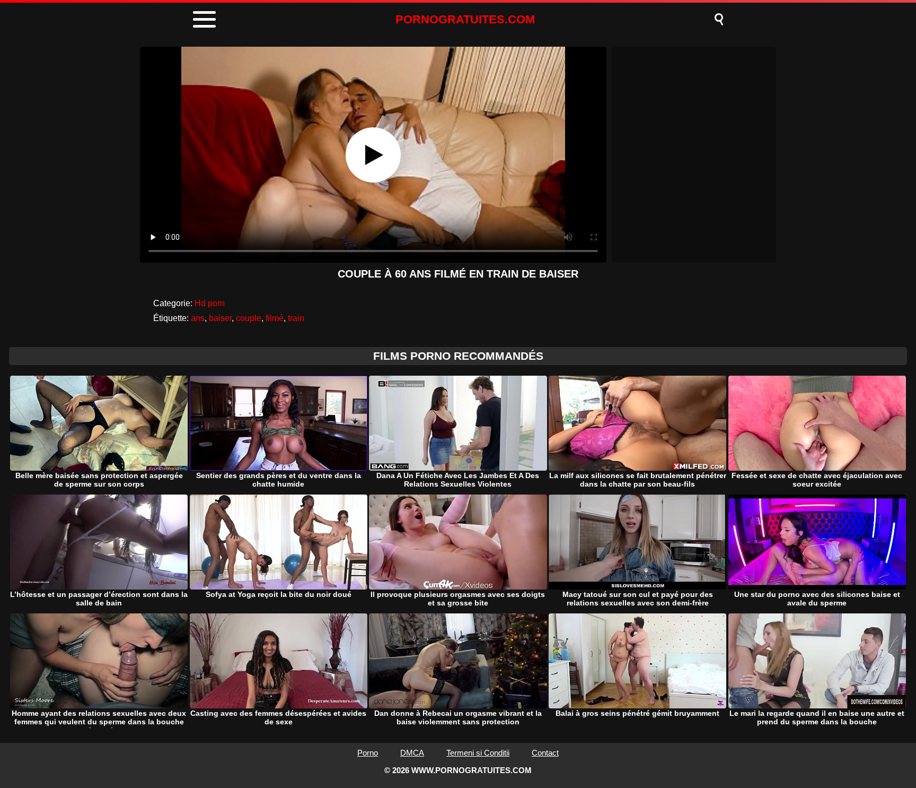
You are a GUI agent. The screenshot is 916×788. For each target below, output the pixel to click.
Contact (545, 752)
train (296, 318)
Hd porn (210, 303)
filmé (275, 318)
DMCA (412, 752)
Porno (367, 752)
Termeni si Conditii (477, 752)
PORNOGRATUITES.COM (465, 19)
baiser (220, 318)
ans (198, 318)
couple (248, 318)
